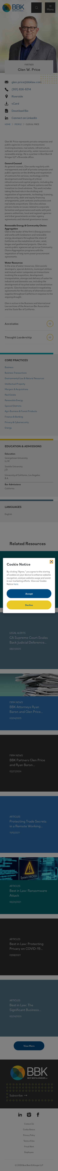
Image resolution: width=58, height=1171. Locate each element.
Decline (29, 605)
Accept (29, 593)
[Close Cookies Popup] (51, 561)
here (16, 583)
